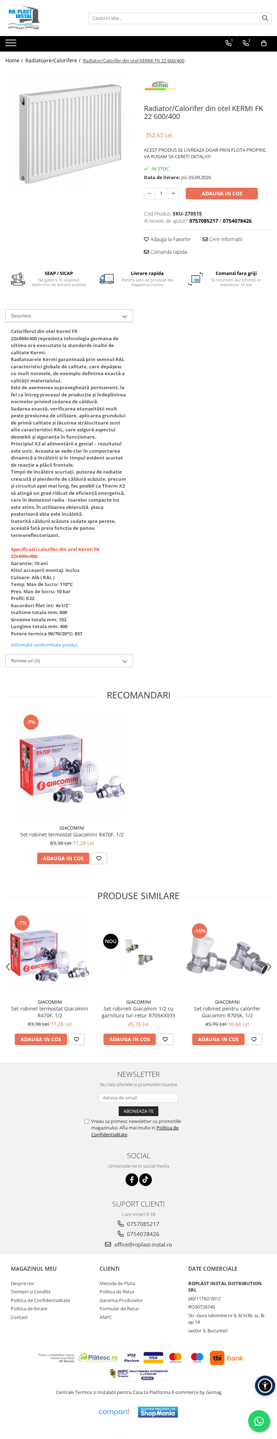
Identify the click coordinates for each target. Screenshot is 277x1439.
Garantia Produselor (121, 1300)
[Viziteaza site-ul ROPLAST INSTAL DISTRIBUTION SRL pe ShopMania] (158, 1412)
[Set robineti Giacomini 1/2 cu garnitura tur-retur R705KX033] (138, 954)
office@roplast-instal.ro (142, 1244)
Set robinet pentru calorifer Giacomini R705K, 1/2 (227, 1012)
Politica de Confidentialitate (40, 1300)
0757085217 (142, 1223)
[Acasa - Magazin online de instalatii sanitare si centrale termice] (41, 18)
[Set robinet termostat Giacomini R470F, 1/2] (72, 767)
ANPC (106, 1317)
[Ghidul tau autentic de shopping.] (113, 1412)
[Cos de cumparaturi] (264, 43)
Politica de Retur (117, 1291)
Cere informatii (225, 239)
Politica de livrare (29, 1308)
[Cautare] (265, 18)
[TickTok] (145, 1179)
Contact (19, 1317)
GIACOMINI (72, 828)
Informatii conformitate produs (44, 644)
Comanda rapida (168, 251)
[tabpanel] (69, 133)
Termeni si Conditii (30, 1291)
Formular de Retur (119, 1308)
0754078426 (142, 1234)
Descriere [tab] (21, 315)
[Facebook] (132, 1179)
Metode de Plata (117, 1283)
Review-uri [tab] (25, 660)
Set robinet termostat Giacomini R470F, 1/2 (72, 834)
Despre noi (22, 1283)
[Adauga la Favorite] (99, 858)
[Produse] (11, 45)
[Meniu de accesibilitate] (265, 1386)
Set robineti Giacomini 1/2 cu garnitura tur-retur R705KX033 (138, 1012)
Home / (14, 60)
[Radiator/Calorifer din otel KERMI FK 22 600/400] (69, 133)
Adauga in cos (222, 193)
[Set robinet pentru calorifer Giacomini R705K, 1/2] (227, 954)
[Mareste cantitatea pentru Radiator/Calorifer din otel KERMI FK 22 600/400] (173, 193)
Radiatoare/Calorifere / (53, 60)
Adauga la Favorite (170, 239)
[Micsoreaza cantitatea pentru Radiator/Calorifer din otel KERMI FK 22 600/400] (149, 193)
